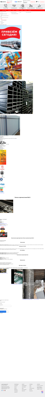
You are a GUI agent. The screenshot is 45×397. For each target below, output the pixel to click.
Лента (1, 18)
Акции (30, 385)
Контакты (29, 10)
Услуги (13, 10)
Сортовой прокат (24, 385)
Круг (1, 16)
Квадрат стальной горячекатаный (4, 15)
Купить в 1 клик (5, 223)
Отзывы (22, 10)
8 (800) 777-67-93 (19, 1)
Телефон (1, 303)
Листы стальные (24, 389)
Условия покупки (31, 388)
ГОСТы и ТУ (15, 392)
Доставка (26, 10)
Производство (17, 10)
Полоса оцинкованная (3, 20)
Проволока (2, 23)
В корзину (1, 223)
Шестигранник (2, 22)
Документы (15, 389)
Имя (0, 300)
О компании (9, 10)
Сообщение (1, 304)
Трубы (23, 388)
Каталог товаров (4, 10)
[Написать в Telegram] (16, 1)
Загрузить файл (2, 308)
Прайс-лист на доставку (3, 225)
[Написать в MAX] (15, 1)
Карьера (15, 388)
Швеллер (2, 21)
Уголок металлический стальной (4, 17)
